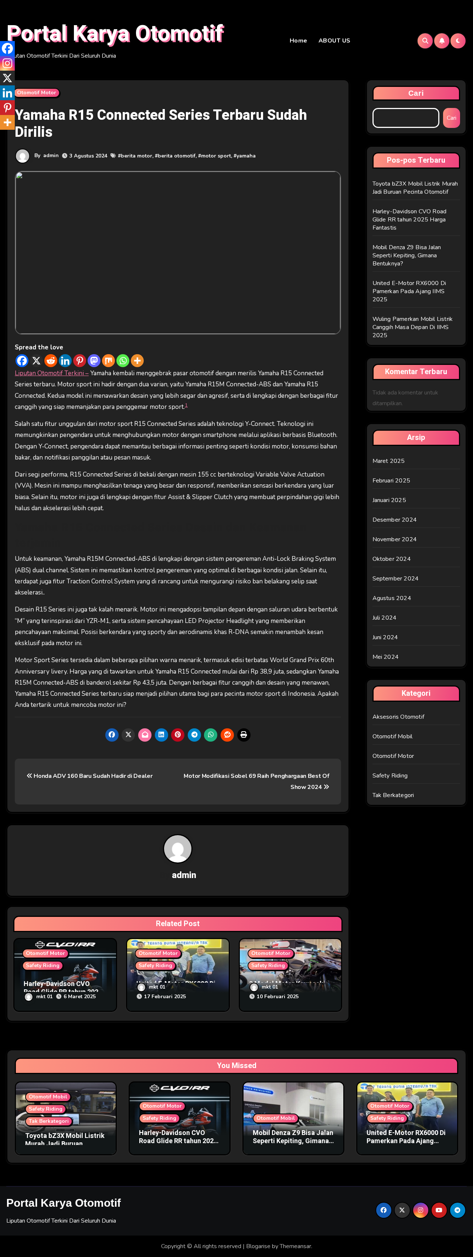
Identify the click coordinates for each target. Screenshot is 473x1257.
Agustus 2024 (391, 598)
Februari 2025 (391, 481)
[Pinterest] (79, 360)
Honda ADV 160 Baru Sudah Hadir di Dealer (93, 776)
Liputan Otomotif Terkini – (52, 373)
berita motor (136, 155)
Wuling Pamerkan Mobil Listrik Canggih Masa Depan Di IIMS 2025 (412, 327)
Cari (416, 93)
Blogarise (258, 1246)
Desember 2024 (394, 520)
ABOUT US (335, 41)
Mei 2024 (385, 657)
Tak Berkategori (393, 795)
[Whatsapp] (122, 360)
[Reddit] (50, 360)
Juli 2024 (384, 618)
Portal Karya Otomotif (114, 33)
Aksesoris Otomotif (398, 717)
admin (51, 155)
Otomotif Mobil (392, 736)
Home (298, 41)
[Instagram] (7, 63)
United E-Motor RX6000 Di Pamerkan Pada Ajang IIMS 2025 (409, 291)
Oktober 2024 (391, 559)
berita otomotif (176, 155)
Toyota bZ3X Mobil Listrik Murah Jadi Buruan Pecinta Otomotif (415, 188)
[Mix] (108, 360)
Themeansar (295, 1246)
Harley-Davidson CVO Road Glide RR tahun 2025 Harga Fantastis (409, 219)
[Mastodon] (94, 360)
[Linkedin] (65, 360)
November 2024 (394, 539)
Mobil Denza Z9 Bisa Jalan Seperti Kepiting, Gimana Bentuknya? (406, 255)
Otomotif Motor (36, 92)
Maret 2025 (388, 461)
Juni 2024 (385, 637)
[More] (137, 360)
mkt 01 (44, 996)
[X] (36, 360)
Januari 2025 (389, 500)
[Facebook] (22, 360)
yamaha (246, 155)
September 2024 (395, 579)
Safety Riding (42, 965)
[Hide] (3, 137)
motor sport (216, 155)
